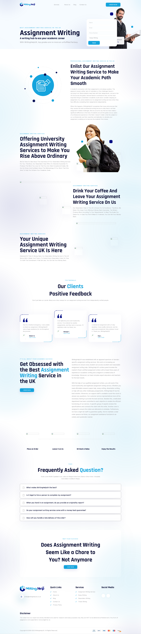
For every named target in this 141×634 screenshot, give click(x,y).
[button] (70, 487)
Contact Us (82, 4)
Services (56, 4)
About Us (67, 4)
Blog (74, 4)
